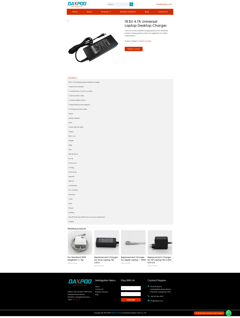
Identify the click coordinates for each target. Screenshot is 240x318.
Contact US (99, 289)
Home (74, 12)
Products (105, 12)
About (89, 12)
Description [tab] (72, 78)
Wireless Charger (145, 41)
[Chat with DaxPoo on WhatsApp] (229, 313)
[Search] (131, 4)
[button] (68, 21)
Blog (147, 12)
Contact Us (163, 12)
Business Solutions (128, 12)
